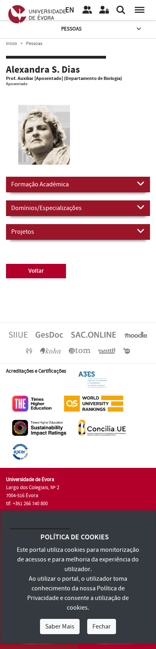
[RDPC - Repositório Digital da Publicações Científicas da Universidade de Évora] (29, 350)
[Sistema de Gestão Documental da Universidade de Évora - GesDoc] (49, 334)
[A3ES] (92, 379)
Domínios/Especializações (46, 208)
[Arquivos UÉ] (79, 350)
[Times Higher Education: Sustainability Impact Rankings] (39, 427)
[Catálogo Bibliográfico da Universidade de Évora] (50, 350)
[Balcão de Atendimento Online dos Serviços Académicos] (93, 334)
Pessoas (71, 29)
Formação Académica (40, 184)
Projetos (22, 232)
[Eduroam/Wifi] (106, 350)
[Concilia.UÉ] (102, 427)
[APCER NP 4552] (20, 451)
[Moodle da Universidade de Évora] (135, 334)
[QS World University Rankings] (93, 403)
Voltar (36, 271)
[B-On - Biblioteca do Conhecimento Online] (126, 350)
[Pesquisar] (121, 10)
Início (11, 44)
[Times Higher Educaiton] (32, 403)
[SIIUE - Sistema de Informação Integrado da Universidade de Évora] (18, 334)
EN (69, 10)
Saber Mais (59, 626)
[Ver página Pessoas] (87, 10)
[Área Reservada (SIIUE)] (104, 10)
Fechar (101, 626)
